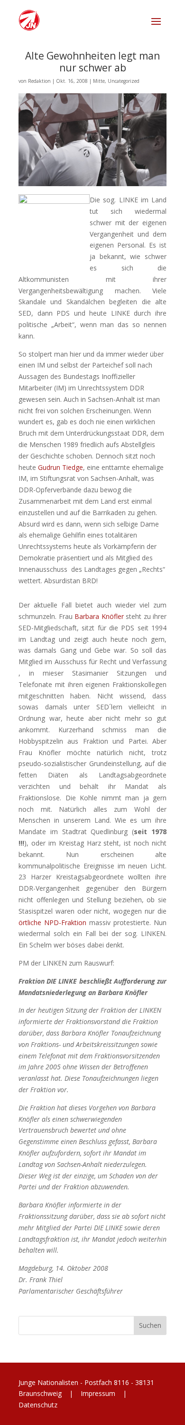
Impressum (98, 1393)
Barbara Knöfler (99, 616)
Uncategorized (123, 81)
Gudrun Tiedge (60, 467)
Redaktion (39, 81)
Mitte (99, 81)
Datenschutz (37, 1404)
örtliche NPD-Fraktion (52, 922)
